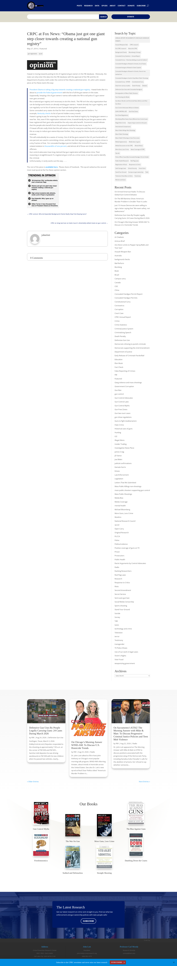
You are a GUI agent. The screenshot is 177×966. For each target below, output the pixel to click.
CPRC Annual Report (123, 317)
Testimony (138, 176)
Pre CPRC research (120, 48)
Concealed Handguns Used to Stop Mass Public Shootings (131, 78)
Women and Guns (120, 180)
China (117, 290)
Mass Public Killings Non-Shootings (125, 130)
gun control (119, 394)
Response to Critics (122, 582)
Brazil (117, 275)
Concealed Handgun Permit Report (128, 294)
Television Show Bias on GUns (124, 176)
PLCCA (117, 536)
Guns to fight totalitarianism (126, 421)
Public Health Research (122, 161)
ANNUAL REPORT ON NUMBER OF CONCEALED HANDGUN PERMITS (132, 39)
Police (117, 540)
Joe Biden (118, 459)
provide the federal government (49, 92)
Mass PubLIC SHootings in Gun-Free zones (127, 138)
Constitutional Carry (137, 82)
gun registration (32, 54)
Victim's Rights (120, 655)
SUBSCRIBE (88, 921)
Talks (146, 172)
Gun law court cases (122, 413)
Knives (117, 471)
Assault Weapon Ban (123, 251)
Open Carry (119, 529)
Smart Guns (142, 168)
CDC (116, 286)
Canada (118, 282)
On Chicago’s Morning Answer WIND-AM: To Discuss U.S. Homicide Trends (86, 745)
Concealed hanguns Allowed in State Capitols (128, 67)
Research (88, 6)
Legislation (119, 478)
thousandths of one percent (55, 146)
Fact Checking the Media (122, 97)
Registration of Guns (121, 164)
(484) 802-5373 (87, 956)
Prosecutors (119, 555)
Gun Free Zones (121, 409)
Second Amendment (123, 590)
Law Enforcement (122, 475)
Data (97, 6)
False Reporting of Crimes (125, 371)
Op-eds (104, 6)
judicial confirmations (123, 463)
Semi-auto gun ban (122, 598)
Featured (43, 48)
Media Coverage (121, 502)
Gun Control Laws (122, 402)
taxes (117, 625)
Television (119, 632)
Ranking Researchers (123, 571)
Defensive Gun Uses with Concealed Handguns (128, 89)
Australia (118, 255)
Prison (117, 552)
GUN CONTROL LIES (121, 111)
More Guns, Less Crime (122, 149)
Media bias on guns (134, 142)
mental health (120, 505)
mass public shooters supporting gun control (132, 490)
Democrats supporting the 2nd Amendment (132, 348)
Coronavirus (119, 305)
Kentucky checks (44, 113)
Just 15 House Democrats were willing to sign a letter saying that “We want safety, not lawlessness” (132, 208)
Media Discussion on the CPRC (124, 145)
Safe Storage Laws (120, 168)
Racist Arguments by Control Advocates (130, 563)
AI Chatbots (119, 237)
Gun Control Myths (122, 405)
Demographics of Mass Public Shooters (126, 93)
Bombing (118, 267)
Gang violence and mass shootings (128, 382)
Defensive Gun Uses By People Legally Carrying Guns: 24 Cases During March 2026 (45, 730)
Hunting (118, 432)
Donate (131, 6)
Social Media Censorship (124, 602)
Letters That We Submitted (125, 482)
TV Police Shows (121, 648)
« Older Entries (33, 781)
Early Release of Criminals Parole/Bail (129, 355)
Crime (117, 321)
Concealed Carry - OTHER (122, 82)
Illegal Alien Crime (120, 123)
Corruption (119, 309)
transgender (119, 644)
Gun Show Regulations (121, 115)
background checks (122, 259)
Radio (117, 567)
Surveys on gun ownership (135, 172)
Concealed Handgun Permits (126, 298)
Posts (79, 6)
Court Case (119, 313)
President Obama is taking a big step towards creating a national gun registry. (60, 89)
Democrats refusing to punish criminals (130, 344)
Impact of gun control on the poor (137, 123)
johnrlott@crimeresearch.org (87, 953)
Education (118, 359)
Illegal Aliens (119, 440)
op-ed (40, 54)
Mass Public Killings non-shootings (128, 486)
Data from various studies (122, 85)
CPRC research (134, 45)
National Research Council (125, 521)
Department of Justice (123, 352)
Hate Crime (119, 425)
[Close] (173, 962)
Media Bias (119, 498)
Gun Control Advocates (124, 398)
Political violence (121, 544)
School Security (132, 168)
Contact (121, 6)
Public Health (120, 559)
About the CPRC (132, 48)
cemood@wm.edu (129, 953)
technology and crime (123, 629)
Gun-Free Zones (133, 111)
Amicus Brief (120, 241)
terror (117, 636)
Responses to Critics (135, 164)
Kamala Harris (120, 467)
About (112, 6)
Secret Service (120, 594)
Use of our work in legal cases (126, 652)
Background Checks (121, 52)
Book (117, 271)
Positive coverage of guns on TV (127, 548)
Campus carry (120, 278)
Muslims (118, 517)
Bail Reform (119, 263)
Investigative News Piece (124, 448)
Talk (116, 621)
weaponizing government (125, 663)
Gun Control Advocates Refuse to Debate (127, 108)
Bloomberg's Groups (135, 52)
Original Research (122, 532)
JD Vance (118, 455)
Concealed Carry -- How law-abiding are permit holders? (131, 60)
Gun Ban (118, 390)
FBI (116, 375)
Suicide (117, 613)
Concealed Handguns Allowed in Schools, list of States (130, 64)
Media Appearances (121, 142)
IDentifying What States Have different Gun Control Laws (131, 119)
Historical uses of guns (123, 428)
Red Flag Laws (135, 161)
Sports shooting (121, 605)
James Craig (119, 452)
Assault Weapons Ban (121, 45)
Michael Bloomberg (122, 509)
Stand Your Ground (120, 172)
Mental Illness (139, 145)
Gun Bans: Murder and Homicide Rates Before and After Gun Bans (131, 102)
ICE (116, 436)
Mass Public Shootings (121, 134)
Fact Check (119, 367)
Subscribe (141, 6)
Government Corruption (124, 386)
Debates (144, 85)
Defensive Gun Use (122, 340)
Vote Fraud (119, 659)
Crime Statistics (121, 325)
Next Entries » (144, 781)
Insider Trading (121, 444)
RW (32, 737)
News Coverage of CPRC (138, 149)
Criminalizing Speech (123, 332)
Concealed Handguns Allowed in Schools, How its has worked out (130, 72)
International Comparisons (123, 126)
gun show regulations (123, 417)
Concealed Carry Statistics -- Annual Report (127, 56)
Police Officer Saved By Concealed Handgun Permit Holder (132, 157)
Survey (117, 617)
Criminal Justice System (124, 328)
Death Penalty (136, 85)
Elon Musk (119, 363)
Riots (117, 586)
